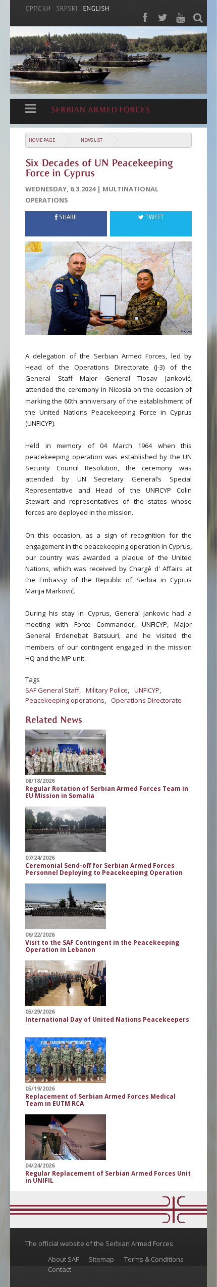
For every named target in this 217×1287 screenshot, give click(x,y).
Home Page (42, 140)
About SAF (63, 1259)
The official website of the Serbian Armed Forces (99, 1243)
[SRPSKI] (67, 7)
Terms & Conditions (154, 1259)
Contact (59, 1269)
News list (91, 140)
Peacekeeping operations (64, 700)
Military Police (107, 690)
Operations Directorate (146, 700)
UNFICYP (146, 690)
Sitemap (101, 1259)
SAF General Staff (52, 690)
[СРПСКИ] (38, 7)
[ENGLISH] (96, 7)
